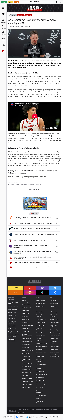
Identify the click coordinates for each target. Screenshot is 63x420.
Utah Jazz (38, 398)
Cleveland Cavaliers (39, 315)
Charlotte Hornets (41, 309)
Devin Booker (26, 344)
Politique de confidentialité (37, 409)
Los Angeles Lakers (41, 343)
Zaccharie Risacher (27, 364)
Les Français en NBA (13, 303)
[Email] (29, 26)
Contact (24, 409)
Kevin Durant (26, 313)
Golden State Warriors (40, 329)
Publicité (29, 409)
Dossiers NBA (12, 318)
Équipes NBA (12, 326)
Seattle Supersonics (39, 391)
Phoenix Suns (40, 377)
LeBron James (26, 305)
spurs (19, 182)
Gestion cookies (21, 412)
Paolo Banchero (27, 384)
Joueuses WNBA (54, 352)
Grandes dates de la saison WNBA (55, 355)
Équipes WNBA (54, 349)
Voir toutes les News (34, 190)
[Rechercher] (56, 2)
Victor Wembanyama (26, 301)
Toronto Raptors (41, 395)
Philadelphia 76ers (41, 374)
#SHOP (10, 2)
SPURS (12, 184)
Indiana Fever (54, 319)
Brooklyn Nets (40, 306)
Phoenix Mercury (55, 336)
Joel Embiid (25, 375)
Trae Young (25, 353)
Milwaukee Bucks (41, 352)
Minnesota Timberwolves (40, 355)
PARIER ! (4, 2)
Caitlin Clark (53, 300)
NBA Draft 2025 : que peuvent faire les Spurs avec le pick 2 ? (29, 184)
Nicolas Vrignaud (24, 26)
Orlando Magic (40, 371)
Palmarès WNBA (54, 346)
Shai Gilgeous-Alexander (26, 360)
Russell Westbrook (27, 350)
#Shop (16, 288)
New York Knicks (41, 364)
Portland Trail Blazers (40, 381)
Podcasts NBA (12, 329)
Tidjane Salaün (26, 372)
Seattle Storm (54, 338)
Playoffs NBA (12, 315)
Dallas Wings (53, 312)
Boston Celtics (40, 303)
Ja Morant (25, 316)
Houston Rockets (41, 333)
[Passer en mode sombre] (61, 2)
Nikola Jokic (25, 331)
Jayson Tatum (26, 347)
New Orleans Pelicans (39, 360)
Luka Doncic (26, 322)
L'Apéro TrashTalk (14, 332)
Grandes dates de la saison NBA (13, 335)
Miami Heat (39, 349)
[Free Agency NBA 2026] (34, 204)
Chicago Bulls (40, 312)
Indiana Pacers (40, 336)
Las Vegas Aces (54, 322)
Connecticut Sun (55, 309)
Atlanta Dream (54, 303)
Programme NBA (13, 307)
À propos (19, 409)
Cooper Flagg (26, 387)
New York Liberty (55, 333)
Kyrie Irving (25, 319)
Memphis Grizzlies (41, 346)
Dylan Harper (20, 73)
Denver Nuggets (40, 322)
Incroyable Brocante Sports (13, 340)
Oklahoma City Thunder (40, 367)
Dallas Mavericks (41, 319)
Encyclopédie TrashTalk (12, 322)
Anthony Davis (26, 356)
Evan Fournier (26, 338)
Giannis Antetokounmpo (27, 335)
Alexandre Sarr (26, 369)
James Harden (26, 328)
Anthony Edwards (27, 325)
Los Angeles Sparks (53, 326)
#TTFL (16, 2)
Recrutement (46, 409)
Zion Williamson (27, 341)
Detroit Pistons (40, 325)
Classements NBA (13, 309)
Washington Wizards (39, 402)
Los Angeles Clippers (39, 339)
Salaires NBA (12, 312)
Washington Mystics (53, 342)
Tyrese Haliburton (27, 378)
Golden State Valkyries (53, 315)
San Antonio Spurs (41, 388)
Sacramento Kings (41, 385)
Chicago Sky (53, 306)
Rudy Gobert (25, 310)
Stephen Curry (26, 307)
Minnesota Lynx (54, 330)
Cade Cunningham (27, 381)
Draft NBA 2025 (14, 182)
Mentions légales (53, 409)
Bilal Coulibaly (26, 366)
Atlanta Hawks (40, 300)
